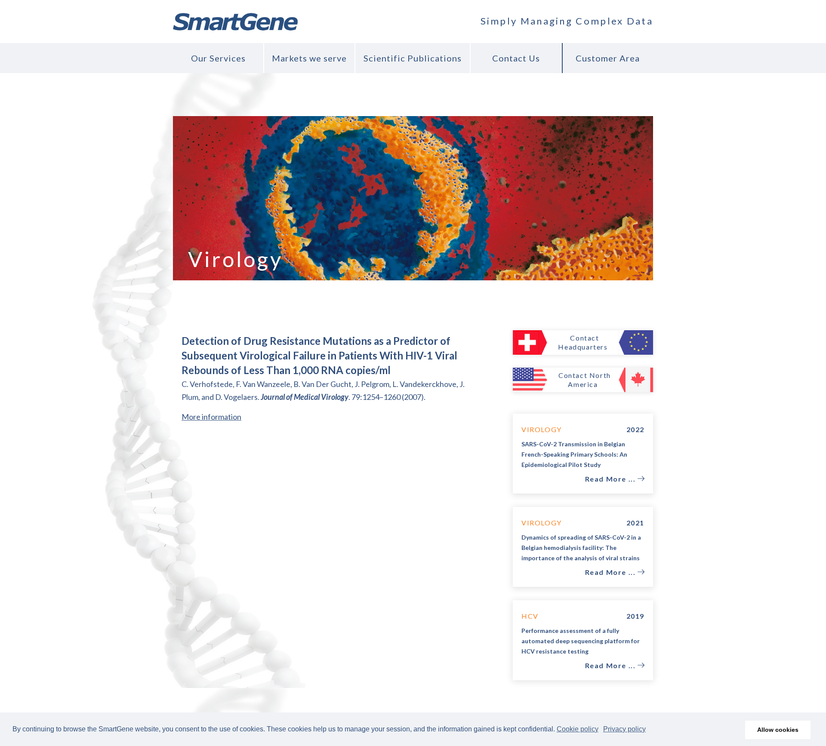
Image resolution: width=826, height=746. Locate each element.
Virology (541, 429)
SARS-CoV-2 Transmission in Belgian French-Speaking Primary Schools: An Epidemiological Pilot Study (574, 454)
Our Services (218, 58)
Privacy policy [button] (624, 729)
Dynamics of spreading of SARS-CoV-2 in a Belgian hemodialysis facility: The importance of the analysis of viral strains (581, 548)
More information (211, 416)
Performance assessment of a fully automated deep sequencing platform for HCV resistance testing (580, 641)
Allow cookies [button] (777, 729)
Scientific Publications (413, 58)
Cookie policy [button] (577, 729)
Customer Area (608, 58)
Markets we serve (309, 58)
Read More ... (611, 479)
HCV (530, 616)
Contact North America (584, 379)
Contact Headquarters (582, 342)
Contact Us (516, 58)
